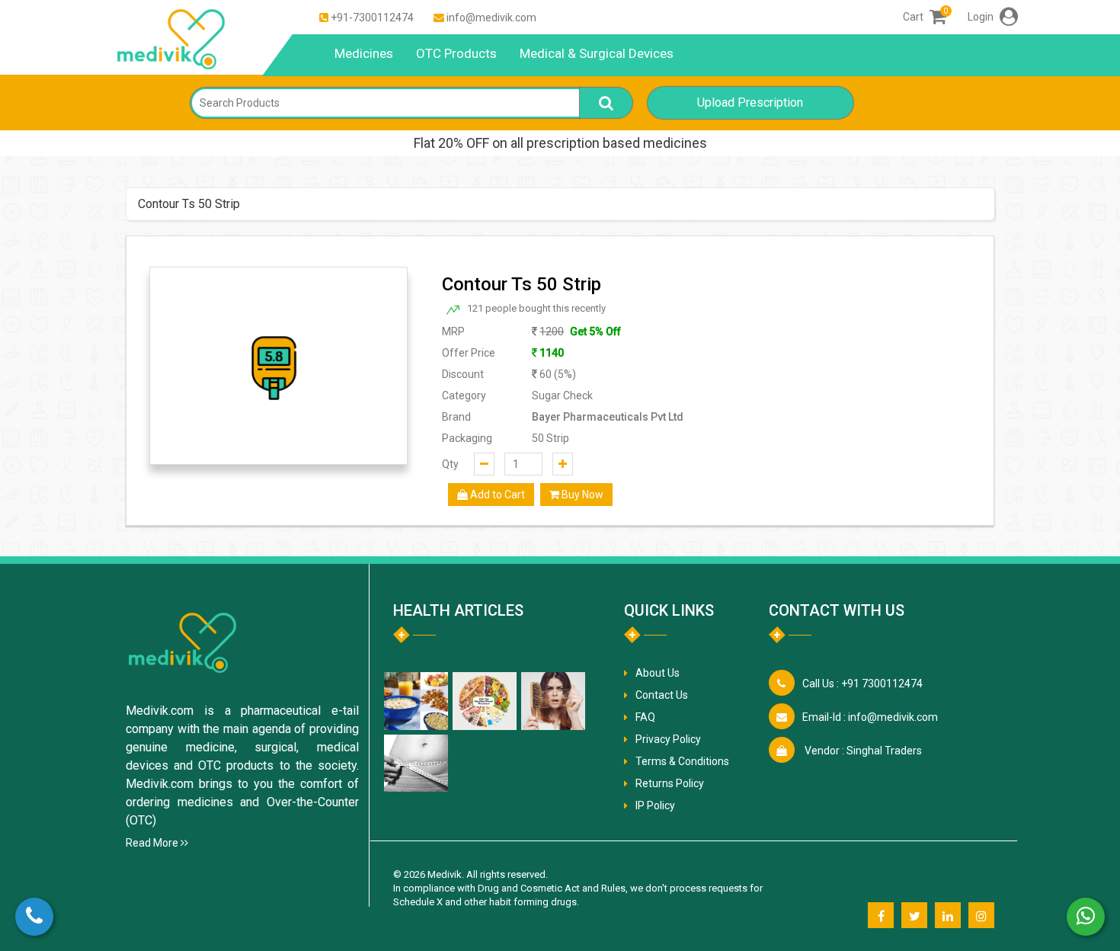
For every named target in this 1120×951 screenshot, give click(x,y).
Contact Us (661, 695)
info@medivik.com (491, 17)
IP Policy (655, 805)
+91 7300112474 (862, 683)
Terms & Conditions (682, 761)
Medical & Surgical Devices (597, 53)
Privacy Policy (668, 739)
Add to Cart (496, 494)
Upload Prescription (750, 102)
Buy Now (581, 494)
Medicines (363, 53)
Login (982, 17)
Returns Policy (669, 783)
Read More (153, 843)
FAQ (645, 717)
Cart (924, 17)
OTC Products (456, 53)
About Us (657, 673)
